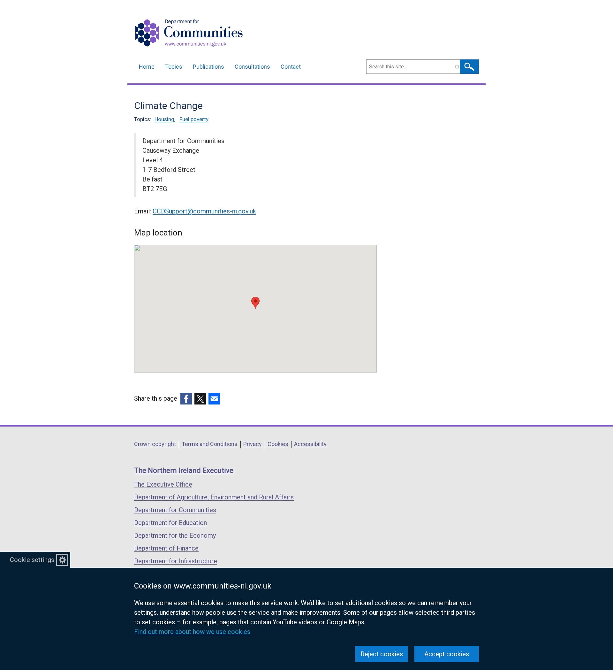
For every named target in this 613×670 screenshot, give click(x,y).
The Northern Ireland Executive (183, 470)
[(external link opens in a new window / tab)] (186, 398)
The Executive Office (163, 484)
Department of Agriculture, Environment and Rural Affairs (214, 497)
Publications (208, 66)
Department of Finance (166, 548)
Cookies (278, 444)
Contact (291, 66)
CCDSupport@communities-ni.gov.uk (204, 211)
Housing (164, 119)
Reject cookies (381, 654)
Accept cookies (446, 654)
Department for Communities (175, 510)
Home (147, 66)
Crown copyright (155, 444)
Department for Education (170, 523)
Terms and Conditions (210, 444)
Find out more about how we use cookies (192, 631)
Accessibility (310, 444)
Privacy (252, 444)
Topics (173, 66)
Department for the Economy (175, 535)
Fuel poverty (193, 119)
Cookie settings (32, 560)
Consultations (252, 66)
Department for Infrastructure (175, 561)
